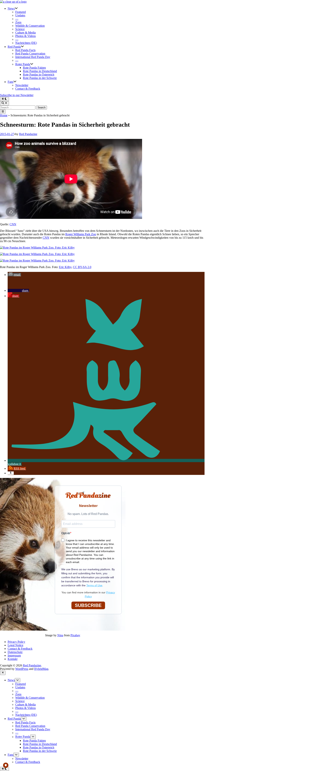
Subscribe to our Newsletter (16, 95)
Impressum (14, 655)
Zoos (18, 22)
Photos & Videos (25, 36)
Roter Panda (22, 64)
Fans (10, 81)
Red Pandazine (28, 134)
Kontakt (12, 659)
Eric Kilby (65, 267)
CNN (13, 224)
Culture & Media (25, 32)
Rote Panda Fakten (34, 67)
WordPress (21, 668)
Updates (20, 15)
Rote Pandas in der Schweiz (40, 78)
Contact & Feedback (27, 88)
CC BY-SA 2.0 (82, 267)
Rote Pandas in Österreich (38, 74)
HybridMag (41, 668)
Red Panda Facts (25, 50)
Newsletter (21, 85)
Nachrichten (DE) (26, 42)
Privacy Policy (16, 641)
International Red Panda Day (32, 57)
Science (20, 29)
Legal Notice (15, 645)
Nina (60, 635)
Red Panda (14, 46)
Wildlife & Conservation (30, 25)
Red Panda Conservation (30, 53)
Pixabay (75, 635)
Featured (20, 12)
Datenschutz (15, 652)
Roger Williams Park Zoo (80, 234)
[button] (14, 274)
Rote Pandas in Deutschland (40, 71)
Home (3, 115)
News (11, 8)
